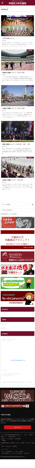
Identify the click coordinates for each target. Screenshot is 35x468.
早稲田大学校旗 (18, 438)
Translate (14, 214)
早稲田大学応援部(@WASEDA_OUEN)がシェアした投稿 (17, 382)
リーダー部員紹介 (9, 438)
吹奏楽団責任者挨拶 (5, 442)
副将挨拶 (3, 438)
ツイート (3, 324)
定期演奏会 (15, 446)
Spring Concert (8, 446)
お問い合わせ (17, 427)
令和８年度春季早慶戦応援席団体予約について (13, 434)
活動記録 (31, 434)
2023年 (7, 6)
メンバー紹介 (15, 451)
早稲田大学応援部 (17, 3)
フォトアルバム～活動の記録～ (17, 453)
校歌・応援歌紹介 (5, 453)
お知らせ (25, 434)
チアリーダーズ (5, 449)
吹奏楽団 (4, 440)
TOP (2, 434)
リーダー (18, 436)
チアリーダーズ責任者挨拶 (6, 451)
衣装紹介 (21, 451)
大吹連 (2, 446)
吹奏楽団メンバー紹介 (15, 442)
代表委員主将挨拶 (11, 436)
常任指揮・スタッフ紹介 (25, 442)
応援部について (4, 436)
